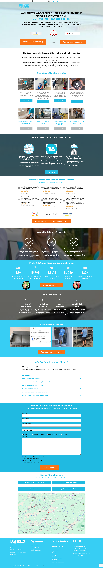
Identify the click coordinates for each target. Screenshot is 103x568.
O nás (54, 6)
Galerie (59, 6)
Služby (48, 6)
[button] (49, 6)
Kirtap (44, 566)
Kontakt (72, 6)
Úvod (43, 6)
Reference (65, 6)
